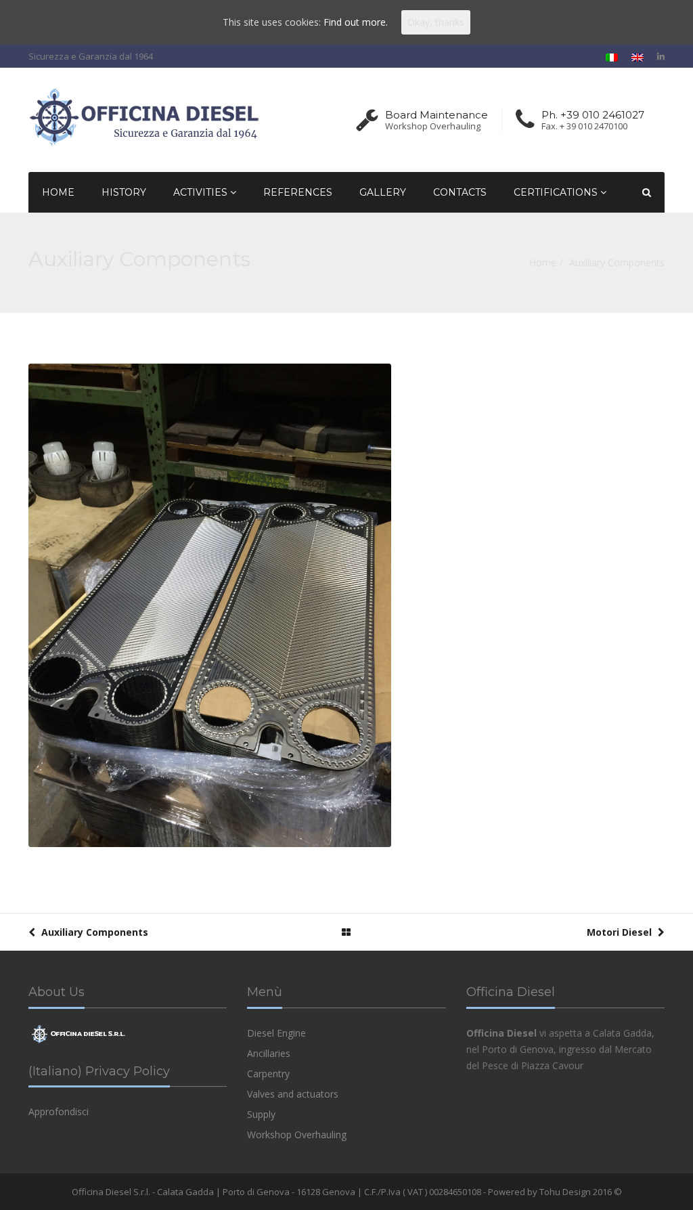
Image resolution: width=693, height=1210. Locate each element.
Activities (201, 192)
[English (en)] (637, 56)
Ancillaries (268, 1053)
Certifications (557, 192)
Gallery (382, 192)
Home (58, 192)
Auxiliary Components (93, 932)
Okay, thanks (435, 22)
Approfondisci (58, 1111)
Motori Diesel (620, 932)
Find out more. (355, 22)
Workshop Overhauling (296, 1134)
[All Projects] (346, 932)
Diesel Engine (276, 1033)
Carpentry (268, 1073)
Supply (261, 1114)
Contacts (460, 192)
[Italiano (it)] (612, 56)
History (124, 192)
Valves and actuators (292, 1093)
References (297, 192)
